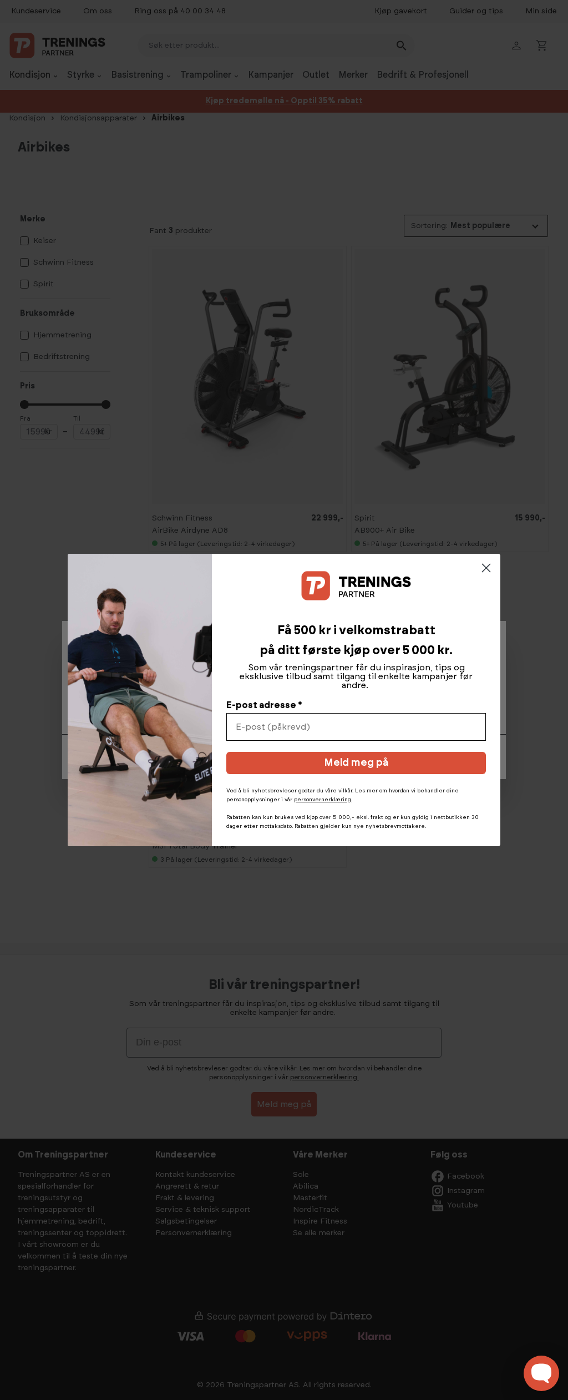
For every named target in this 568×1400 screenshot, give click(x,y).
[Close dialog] (486, 568)
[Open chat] (541, 1373)
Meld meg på (356, 763)
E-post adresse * (264, 705)
